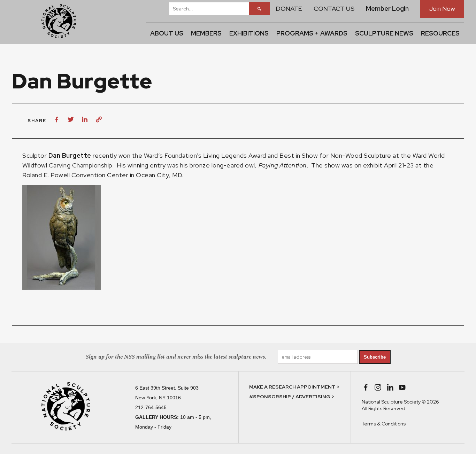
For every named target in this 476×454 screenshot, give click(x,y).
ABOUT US (166, 33)
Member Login (387, 9)
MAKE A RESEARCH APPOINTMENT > (294, 387)
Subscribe (375, 357)
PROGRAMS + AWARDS (311, 33)
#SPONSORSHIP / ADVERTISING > (291, 396)
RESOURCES (440, 33)
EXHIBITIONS (249, 33)
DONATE (289, 9)
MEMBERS (206, 33)
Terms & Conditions (384, 424)
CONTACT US (334, 9)
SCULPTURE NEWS (384, 33)
